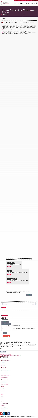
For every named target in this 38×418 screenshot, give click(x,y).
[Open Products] (22, 3)
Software (2, 386)
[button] (37, 3)
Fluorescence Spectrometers (5, 370)
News (15, 0)
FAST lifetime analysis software (15, 39)
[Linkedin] (3, 413)
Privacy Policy (3, 410)
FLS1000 (11, 263)
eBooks (21, 0)
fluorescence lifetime (11, 35)
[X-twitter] (6, 413)
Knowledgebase (3, 367)
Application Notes (4, 315)
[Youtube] (1, 413)
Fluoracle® (11, 279)
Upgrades (2, 388)
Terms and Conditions (4, 407)
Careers (27, 0)
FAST (9, 271)
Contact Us (3, 405)
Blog (24, 0)
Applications (3, 365)
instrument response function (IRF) (16, 75)
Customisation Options (4, 384)
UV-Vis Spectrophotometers (5, 375)
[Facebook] (8, 413)
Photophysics (3, 317)
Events (18, 0)
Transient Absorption (4, 377)
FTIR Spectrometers (4, 379)
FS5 (5, 318)
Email (20, 348)
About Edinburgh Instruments (5, 360)
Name (1, 348)
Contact (30, 0)
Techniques (3, 362)
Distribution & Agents (4, 403)
